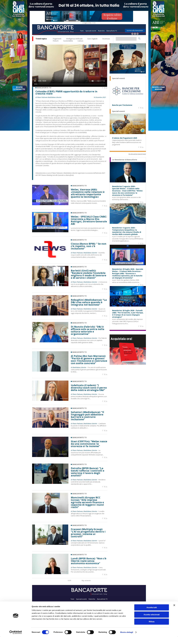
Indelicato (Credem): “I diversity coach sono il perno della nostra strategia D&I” (89, 387)
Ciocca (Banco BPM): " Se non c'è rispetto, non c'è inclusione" (88, 246)
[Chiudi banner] (174, 605)
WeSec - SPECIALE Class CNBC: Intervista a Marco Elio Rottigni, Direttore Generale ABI (89, 220)
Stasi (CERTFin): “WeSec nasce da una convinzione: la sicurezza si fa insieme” (89, 443)
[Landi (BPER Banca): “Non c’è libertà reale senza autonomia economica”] (50, 573)
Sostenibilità (68, 41)
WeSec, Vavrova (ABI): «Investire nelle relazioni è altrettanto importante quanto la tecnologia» (87, 193)
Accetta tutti (152, 607)
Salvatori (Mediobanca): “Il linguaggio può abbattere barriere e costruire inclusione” (87, 416)
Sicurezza (106, 38)
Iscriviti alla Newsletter (135, 30)
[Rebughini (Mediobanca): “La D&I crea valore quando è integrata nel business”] (50, 315)
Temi (82, 31)
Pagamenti (57, 38)
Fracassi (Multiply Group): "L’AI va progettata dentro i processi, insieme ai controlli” (88, 533)
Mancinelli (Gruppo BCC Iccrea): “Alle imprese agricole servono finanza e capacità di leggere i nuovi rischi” (87, 502)
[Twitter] (135, 34)
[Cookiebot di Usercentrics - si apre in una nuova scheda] (15, 632)
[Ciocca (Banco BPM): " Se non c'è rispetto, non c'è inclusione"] (50, 259)
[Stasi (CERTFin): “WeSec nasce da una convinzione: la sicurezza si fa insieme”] (50, 456)
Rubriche (101, 31)
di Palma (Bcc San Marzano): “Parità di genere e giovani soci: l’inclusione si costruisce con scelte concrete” (89, 359)
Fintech (55, 41)
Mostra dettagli (126, 632)
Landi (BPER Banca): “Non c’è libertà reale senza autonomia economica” (88, 561)
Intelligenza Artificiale (74, 38)
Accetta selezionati (152, 615)
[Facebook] (132, 34)
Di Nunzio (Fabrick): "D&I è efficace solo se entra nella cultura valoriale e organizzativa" (87, 330)
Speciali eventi (90, 31)
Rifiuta (151, 622)
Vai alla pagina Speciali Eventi (137, 154)
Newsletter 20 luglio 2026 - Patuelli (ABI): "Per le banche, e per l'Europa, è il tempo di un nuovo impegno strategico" (127, 313)
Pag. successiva (86, 580)
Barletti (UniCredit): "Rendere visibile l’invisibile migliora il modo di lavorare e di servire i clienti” (88, 274)
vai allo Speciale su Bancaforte (63, 175)
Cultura (80, 41)
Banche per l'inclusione (122, 105)
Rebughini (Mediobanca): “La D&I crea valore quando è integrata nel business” (89, 302)
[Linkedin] (106, 88)
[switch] (68, 632)
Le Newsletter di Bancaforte (124, 160)
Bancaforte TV (112, 31)
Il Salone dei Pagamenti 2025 (124, 138)
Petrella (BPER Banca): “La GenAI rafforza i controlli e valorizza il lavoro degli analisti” (87, 472)
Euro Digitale (92, 38)
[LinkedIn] (137, 34)
